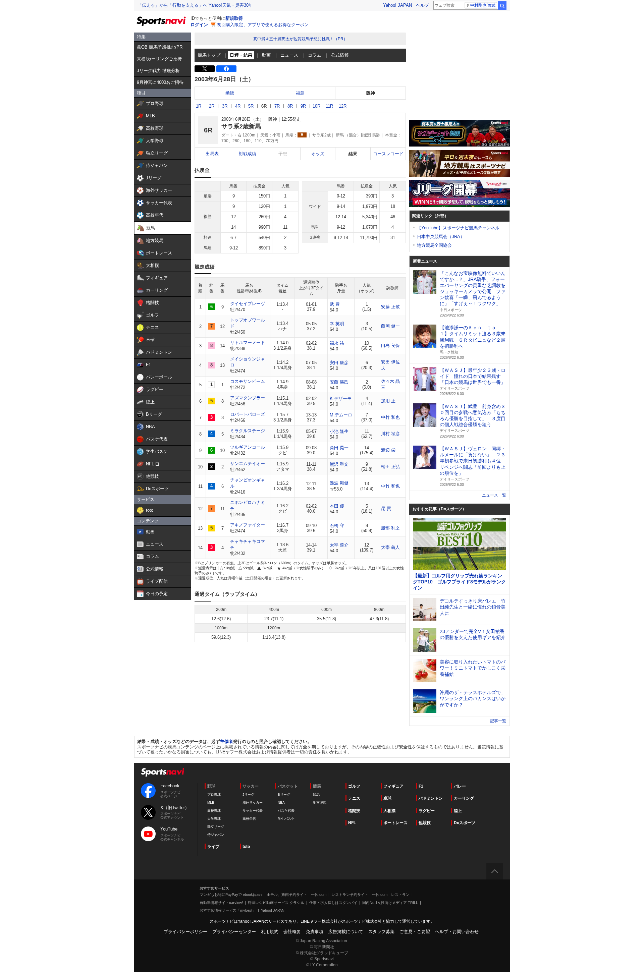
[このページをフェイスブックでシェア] (226, 68)
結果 (352, 153)
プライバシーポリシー (185, 931)
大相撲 (389, 810)
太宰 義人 (390, 547)
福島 (300, 93)
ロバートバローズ (247, 414)
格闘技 (354, 810)
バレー (460, 786)
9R (303, 106)
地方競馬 (319, 802)
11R (329, 106)
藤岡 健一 (390, 326)
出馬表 (212, 153)
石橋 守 (337, 525)
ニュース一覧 (494, 495)
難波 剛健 (339, 482)
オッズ (317, 153)
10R (316, 106)
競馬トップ (209, 55)
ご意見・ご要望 (414, 931)
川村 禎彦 (390, 433)
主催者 (226, 741)
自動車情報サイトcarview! (221, 903)
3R (224, 106)
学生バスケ (286, 818)
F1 (421, 786)
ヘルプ (422, 5)
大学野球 (214, 818)
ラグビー (427, 810)
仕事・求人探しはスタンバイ (333, 903)
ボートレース (395, 822)
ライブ (213, 846)
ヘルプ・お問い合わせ (457, 931)
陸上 (458, 810)
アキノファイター (247, 524)
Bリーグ (284, 794)
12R (342, 106)
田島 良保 (390, 345)
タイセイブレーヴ (247, 303)
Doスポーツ (464, 822)
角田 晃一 (339, 447)
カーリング (464, 798)
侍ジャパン (215, 835)
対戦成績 (247, 153)
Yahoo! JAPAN (397, 5)
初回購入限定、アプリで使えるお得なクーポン (263, 24)
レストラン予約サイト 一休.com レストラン (370, 895)
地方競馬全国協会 (434, 245)
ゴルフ (354, 786)
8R (290, 106)
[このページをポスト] (205, 68)
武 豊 (335, 304)
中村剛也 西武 (482, 5)
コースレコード (388, 153)
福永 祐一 (339, 343)
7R (277, 106)
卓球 (387, 798)
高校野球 (214, 810)
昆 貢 (386, 508)
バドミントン (431, 798)
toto (246, 846)
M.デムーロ (341, 414)
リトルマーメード (247, 342)
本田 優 (337, 506)
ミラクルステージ (247, 430)
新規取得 (234, 18)
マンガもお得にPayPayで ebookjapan (231, 895)
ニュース (289, 55)
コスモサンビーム (247, 381)
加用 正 (388, 400)
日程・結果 (241, 55)
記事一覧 (498, 721)
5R (251, 106)
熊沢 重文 (339, 464)
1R (198, 106)
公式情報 (340, 55)
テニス (354, 798)
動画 (266, 55)
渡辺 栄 (388, 450)
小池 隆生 (339, 431)
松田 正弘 (390, 466)
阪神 (370, 93)
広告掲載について (345, 931)
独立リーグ (215, 826)
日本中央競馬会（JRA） (441, 236)
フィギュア (393, 786)
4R (237, 106)
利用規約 (269, 931)
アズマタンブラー (247, 397)
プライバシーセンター (234, 931)
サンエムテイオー (247, 463)
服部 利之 (390, 527)
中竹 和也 (390, 417)
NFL (352, 822)
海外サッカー (253, 802)
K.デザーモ (341, 398)
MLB (210, 802)
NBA (281, 802)
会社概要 (292, 931)
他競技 (425, 822)
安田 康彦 (339, 362)
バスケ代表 (286, 810)
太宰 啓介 (339, 545)
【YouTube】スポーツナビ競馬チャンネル (458, 227)
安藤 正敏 (390, 306)
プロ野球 (214, 794)
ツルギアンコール (247, 447)
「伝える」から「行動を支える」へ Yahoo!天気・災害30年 (195, 5)
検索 (502, 5)
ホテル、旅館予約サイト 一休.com (296, 895)
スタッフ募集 (381, 931)
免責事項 (314, 931)
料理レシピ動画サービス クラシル (276, 903)
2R (211, 106)
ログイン (199, 24)
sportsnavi (162, 772)
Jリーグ (248, 794)
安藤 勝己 (339, 382)
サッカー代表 (253, 810)
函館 (229, 93)
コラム (314, 55)
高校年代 (249, 818)
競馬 (316, 794)
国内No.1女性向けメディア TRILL (390, 903)
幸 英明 (337, 323)
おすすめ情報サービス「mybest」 (228, 910)
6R (264, 106)
